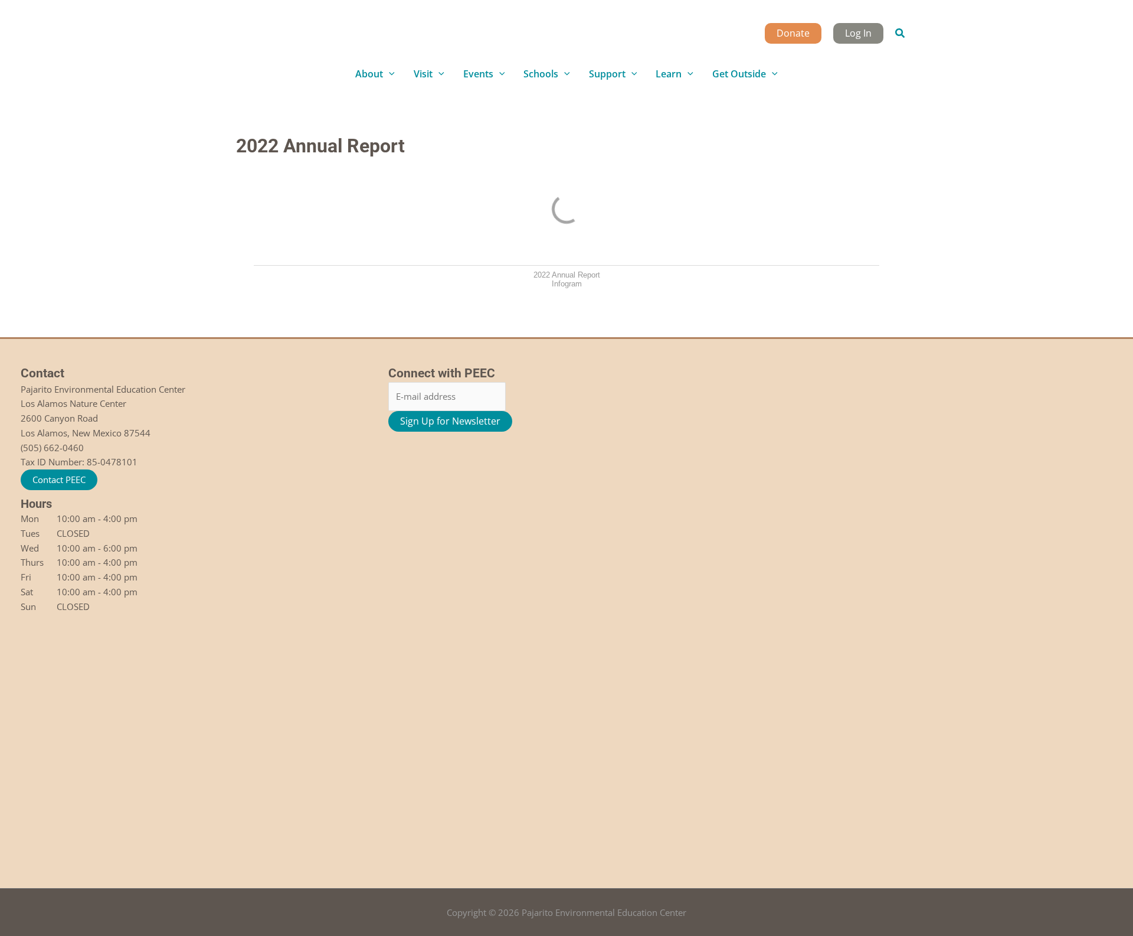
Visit (423, 74)
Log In (858, 33)
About (369, 74)
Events (478, 74)
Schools (540, 74)
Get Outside (739, 74)
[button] (900, 33)
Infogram (567, 283)
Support (607, 74)
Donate (793, 33)
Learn (669, 74)
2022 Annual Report (566, 274)
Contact (42, 373)
